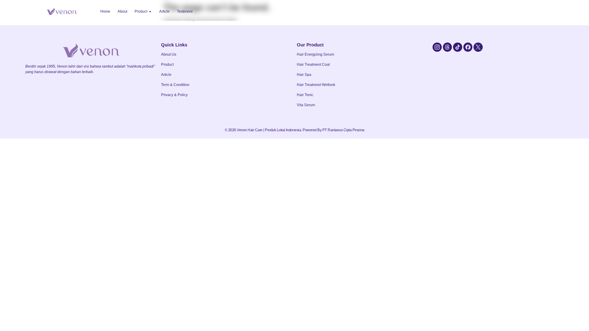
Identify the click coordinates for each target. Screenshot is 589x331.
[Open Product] (150, 11)
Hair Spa (304, 75)
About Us (168, 54)
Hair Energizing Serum (315, 54)
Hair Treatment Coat (313, 64)
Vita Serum (306, 105)
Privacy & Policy (174, 95)
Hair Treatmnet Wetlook (316, 85)
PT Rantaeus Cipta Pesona (343, 130)
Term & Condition (175, 85)
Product (167, 64)
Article (166, 75)
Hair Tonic (305, 95)
